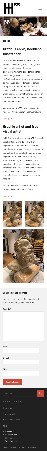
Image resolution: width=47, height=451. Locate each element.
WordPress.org (11, 441)
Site (5, 369)
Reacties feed (10, 438)
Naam (5, 346)
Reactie (7, 309)
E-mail (6, 358)
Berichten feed (11, 435)
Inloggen (8, 431)
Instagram (7, 118)
